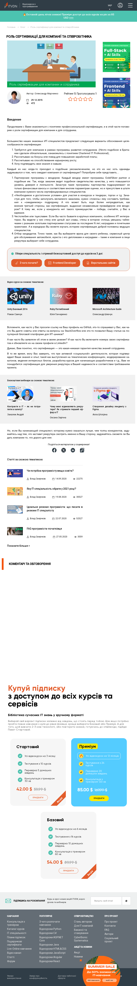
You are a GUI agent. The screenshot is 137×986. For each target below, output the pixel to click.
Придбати (38, 797)
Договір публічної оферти (67, 977)
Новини (78, 956)
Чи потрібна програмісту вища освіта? (50, 470)
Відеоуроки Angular (50, 957)
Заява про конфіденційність (38, 977)
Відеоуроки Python (50, 929)
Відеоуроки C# (48, 933)
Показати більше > (18, 545)
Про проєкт (111, 921)
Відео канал (14, 952)
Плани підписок (16, 937)
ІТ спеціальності (16, 933)
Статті (10, 957)
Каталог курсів (15, 929)
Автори (109, 934)
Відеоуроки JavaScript (52, 952)
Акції (77, 952)
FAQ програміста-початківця (44, 528)
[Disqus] (63, 614)
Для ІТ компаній (83, 925)
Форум (11, 961)
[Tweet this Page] (64, 450)
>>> (71, 17)
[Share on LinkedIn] (73, 450)
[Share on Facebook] (55, 450)
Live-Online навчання (19, 948)
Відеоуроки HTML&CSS (52, 948)
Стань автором (83, 921)
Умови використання (14, 977)
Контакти (110, 925)
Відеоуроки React (49, 961)
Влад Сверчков (38, 479)
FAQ (107, 929)
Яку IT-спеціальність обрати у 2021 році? (51, 488)
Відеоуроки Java (49, 944)
